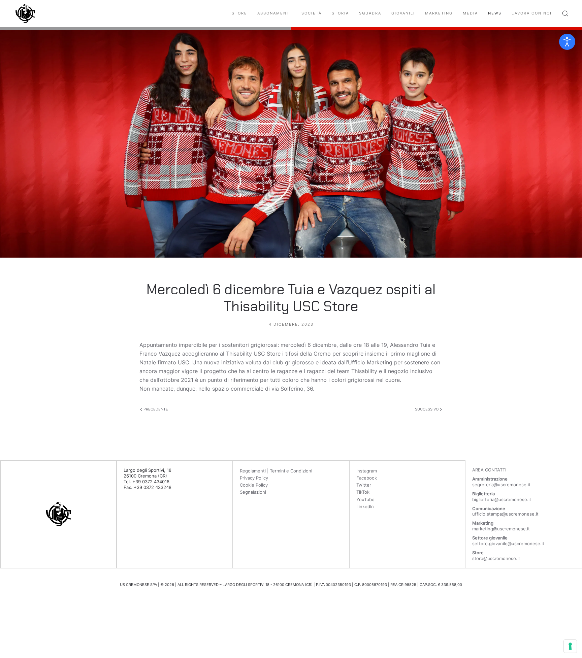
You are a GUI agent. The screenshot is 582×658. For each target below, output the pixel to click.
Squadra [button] (370, 13)
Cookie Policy (254, 485)
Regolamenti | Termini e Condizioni (276, 470)
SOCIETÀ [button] (311, 13)
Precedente (155, 409)
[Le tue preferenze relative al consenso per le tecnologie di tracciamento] (570, 646)
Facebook (366, 478)
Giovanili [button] (403, 13)
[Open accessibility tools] (567, 42)
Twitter (363, 485)
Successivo (427, 409)
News (495, 13)
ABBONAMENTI (274, 13)
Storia (340, 13)
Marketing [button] (439, 13)
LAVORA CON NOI (532, 13)
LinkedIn (365, 506)
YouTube (365, 499)
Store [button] (239, 13)
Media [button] (470, 13)
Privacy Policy (254, 478)
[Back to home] (25, 13)
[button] (565, 13)
